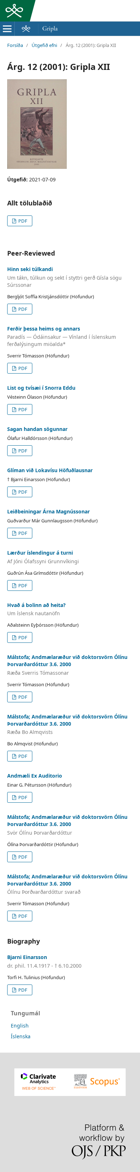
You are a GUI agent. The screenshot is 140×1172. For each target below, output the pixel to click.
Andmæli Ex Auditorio (34, 775)
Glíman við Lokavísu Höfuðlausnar (50, 470)
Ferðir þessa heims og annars (61, 336)
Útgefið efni (44, 45)
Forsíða (15, 45)
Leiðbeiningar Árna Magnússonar (48, 511)
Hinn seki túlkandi (64, 277)
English (20, 1025)
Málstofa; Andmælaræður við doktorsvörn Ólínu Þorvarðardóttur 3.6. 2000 (67, 665)
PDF (22, 221)
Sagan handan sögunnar (37, 429)
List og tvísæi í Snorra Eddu (41, 387)
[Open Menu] (7, 29)
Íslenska (21, 1036)
